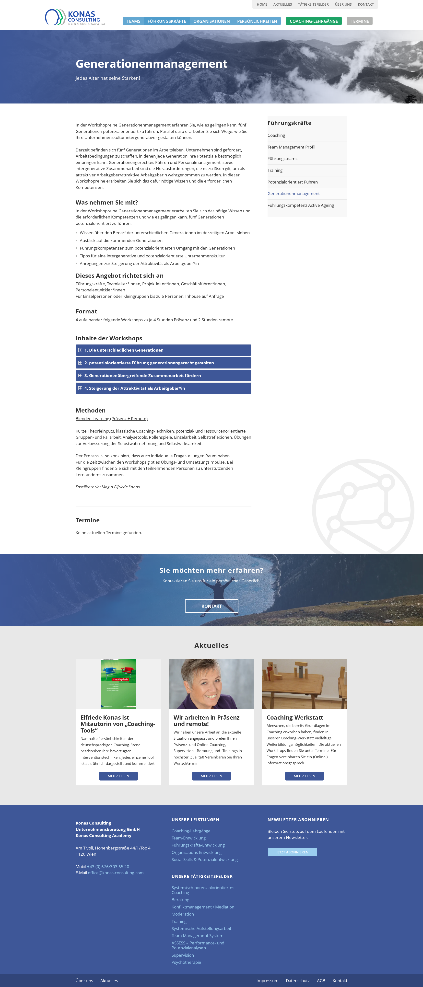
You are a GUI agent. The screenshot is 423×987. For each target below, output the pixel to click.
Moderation (183, 914)
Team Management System (197, 935)
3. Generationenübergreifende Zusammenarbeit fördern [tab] (142, 375)
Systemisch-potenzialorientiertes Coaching (203, 890)
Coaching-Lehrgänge (191, 831)
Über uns (343, 4)
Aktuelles (282, 4)
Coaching (276, 135)
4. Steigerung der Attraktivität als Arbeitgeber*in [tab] (134, 388)
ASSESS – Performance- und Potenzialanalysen (198, 945)
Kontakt (366, 4)
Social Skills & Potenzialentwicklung (205, 859)
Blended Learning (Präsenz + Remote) (112, 418)
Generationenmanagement (294, 193)
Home (262, 4)
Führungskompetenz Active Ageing (301, 205)
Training (275, 170)
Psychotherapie (186, 962)
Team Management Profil (291, 147)
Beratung (180, 899)
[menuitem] (262, 4)
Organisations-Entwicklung (197, 852)
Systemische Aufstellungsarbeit (201, 928)
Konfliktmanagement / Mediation (203, 907)
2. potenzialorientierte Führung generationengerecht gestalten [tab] (149, 363)
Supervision (183, 955)
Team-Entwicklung (189, 838)
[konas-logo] (75, 17)
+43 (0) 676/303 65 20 (108, 866)
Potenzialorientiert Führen (293, 182)
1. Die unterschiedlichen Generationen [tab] (124, 350)
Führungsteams (282, 158)
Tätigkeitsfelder (313, 4)
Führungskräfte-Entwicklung (198, 845)
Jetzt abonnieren (292, 852)
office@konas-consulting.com (116, 872)
